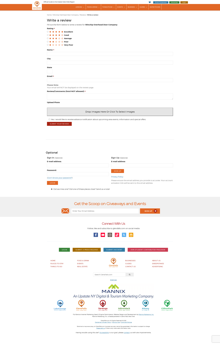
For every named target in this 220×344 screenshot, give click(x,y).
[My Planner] (131, 235)
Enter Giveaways (160, 2)
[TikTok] (117, 235)
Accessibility (104, 332)
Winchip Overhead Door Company (66, 15)
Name (50, 50)
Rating (50, 28)
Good (66, 35)
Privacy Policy (117, 177)
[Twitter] (124, 235)
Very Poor (68, 45)
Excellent (68, 32)
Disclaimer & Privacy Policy (103, 322)
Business (131, 7)
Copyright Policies (126, 322)
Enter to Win (155, 7)
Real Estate (82, 266)
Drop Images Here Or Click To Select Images (110, 111)
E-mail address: (54, 161)
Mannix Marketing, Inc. (146, 314)
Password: (52, 170)
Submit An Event (114, 250)
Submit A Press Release (87, 250)
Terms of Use (116, 322)
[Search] (130, 274)
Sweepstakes (158, 263)
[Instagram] (110, 235)
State (49, 67)
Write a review (92, 15)
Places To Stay (56, 263)
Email (49, 76)
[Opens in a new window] (60, 305)
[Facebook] (96, 235)
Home (49, 15)
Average (68, 38)
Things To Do (107, 7)
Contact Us (130, 266)
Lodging (79, 7)
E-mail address (118, 161)
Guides (142, 7)
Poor (66, 42)
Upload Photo (53, 102)
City (49, 58)
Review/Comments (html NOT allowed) (65, 91)
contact (127, 332)
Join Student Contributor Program (148, 250)
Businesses (130, 261)
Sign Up (117, 171)
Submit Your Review (59, 124)
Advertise (174, 2)
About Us (156, 261)
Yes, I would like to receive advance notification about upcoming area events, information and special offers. (98, 119)
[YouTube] (103, 235)
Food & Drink (92, 7)
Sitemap (113, 280)
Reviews (83, 15)
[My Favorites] (149, 2)
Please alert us (100, 328)
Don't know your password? (60, 178)
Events (120, 7)
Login (184, 2)
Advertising (157, 266)
